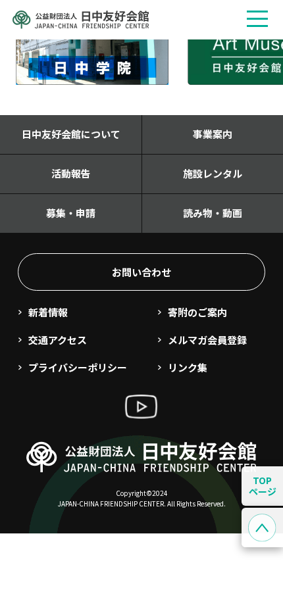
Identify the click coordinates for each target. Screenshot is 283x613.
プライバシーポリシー (77, 367)
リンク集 (187, 367)
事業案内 (212, 134)
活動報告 (71, 173)
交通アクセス (57, 340)
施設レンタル (212, 173)
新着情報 (48, 312)
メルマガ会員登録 (207, 340)
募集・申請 (70, 213)
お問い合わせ (141, 272)
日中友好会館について (71, 134)
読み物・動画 (212, 213)
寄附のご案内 (197, 312)
